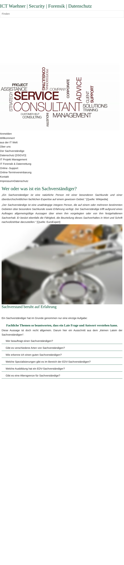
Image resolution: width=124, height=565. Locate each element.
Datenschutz (21, 181)
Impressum (6, 181)
